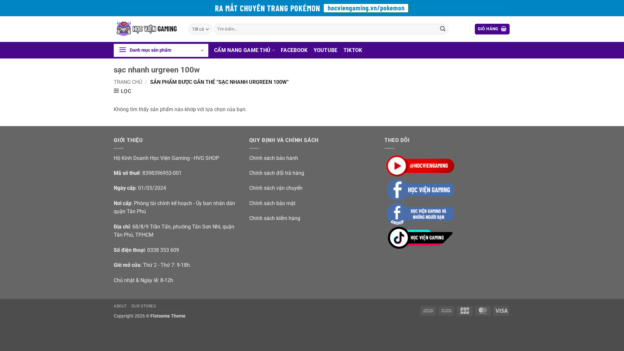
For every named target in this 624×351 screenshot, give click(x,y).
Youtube (326, 50)
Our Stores (143, 306)
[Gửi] (442, 29)
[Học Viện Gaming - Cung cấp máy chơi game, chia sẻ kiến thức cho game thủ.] (146, 29)
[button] (492, 29)
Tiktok (353, 50)
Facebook (294, 50)
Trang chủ (128, 82)
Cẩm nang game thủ (242, 50)
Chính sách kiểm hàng (274, 218)
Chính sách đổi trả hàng (276, 173)
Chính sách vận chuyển (276, 188)
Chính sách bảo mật (272, 203)
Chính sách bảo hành (273, 158)
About (120, 306)
